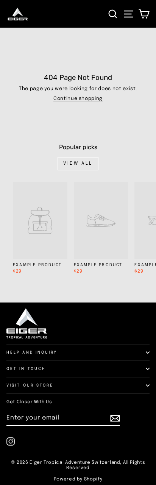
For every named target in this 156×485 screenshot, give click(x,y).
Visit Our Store (29, 385)
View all (78, 163)
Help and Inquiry (31, 352)
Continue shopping (78, 98)
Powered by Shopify (78, 479)
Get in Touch (26, 369)
